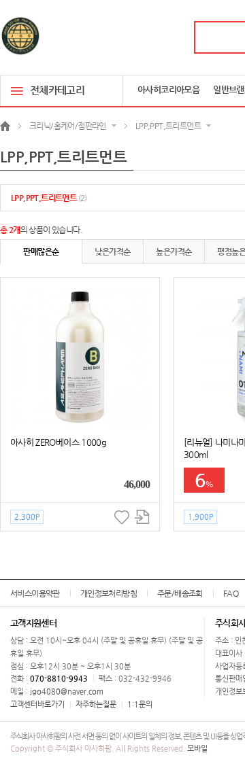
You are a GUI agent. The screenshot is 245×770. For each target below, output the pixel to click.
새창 (142, 517)
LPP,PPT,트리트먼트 (49, 198)
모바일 (197, 748)
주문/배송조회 (180, 593)
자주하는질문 (96, 704)
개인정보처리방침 (108, 593)
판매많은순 (41, 251)
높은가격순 (173, 251)
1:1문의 (139, 704)
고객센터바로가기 (37, 704)
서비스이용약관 (35, 593)
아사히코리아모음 (168, 89)
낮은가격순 (112, 251)
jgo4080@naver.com (66, 691)
